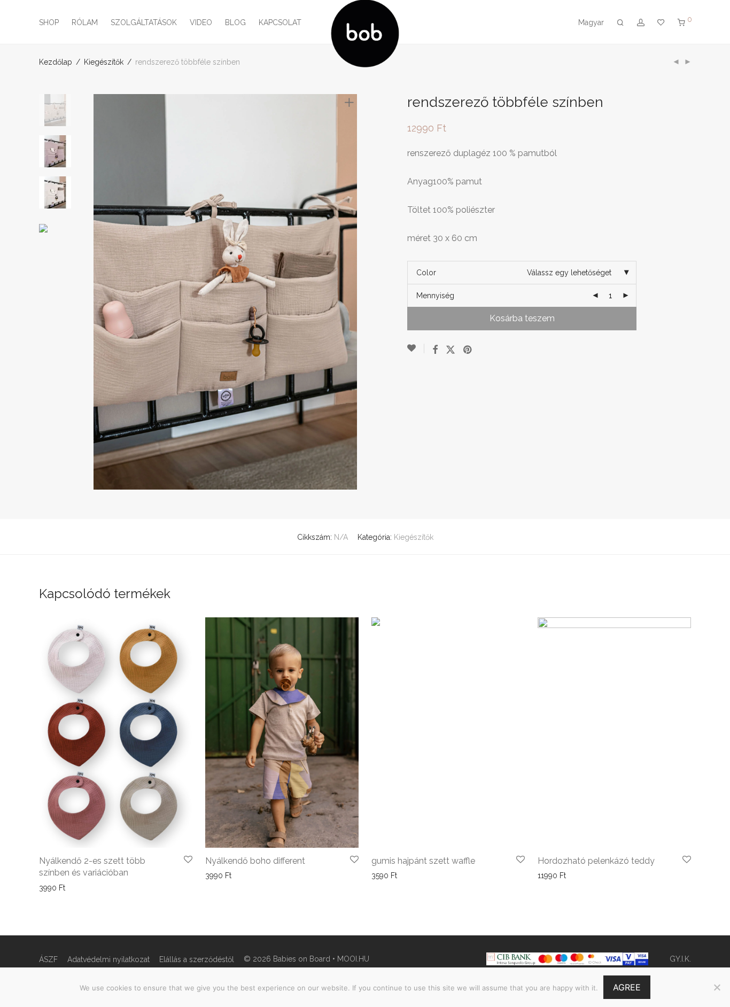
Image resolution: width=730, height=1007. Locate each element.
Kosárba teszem (522, 318)
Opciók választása (67, 888)
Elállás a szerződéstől (196, 959)
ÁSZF (48, 959)
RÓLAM (85, 22)
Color (426, 272)
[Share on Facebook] (435, 350)
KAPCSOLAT (280, 22)
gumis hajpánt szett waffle (423, 861)
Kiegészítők (103, 62)
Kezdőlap (55, 62)
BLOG (235, 22)
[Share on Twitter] (450, 350)
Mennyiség (435, 295)
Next (351, 292)
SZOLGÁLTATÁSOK (144, 22)
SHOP (49, 22)
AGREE (627, 987)
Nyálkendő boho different (255, 861)
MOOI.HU (353, 959)
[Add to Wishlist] (415, 348)
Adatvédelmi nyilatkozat (108, 959)
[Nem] (716, 987)
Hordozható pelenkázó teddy (596, 861)
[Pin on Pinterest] (468, 350)
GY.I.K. (680, 959)
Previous (99, 292)
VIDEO (201, 22)
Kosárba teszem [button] (230, 875)
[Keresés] (620, 22)
